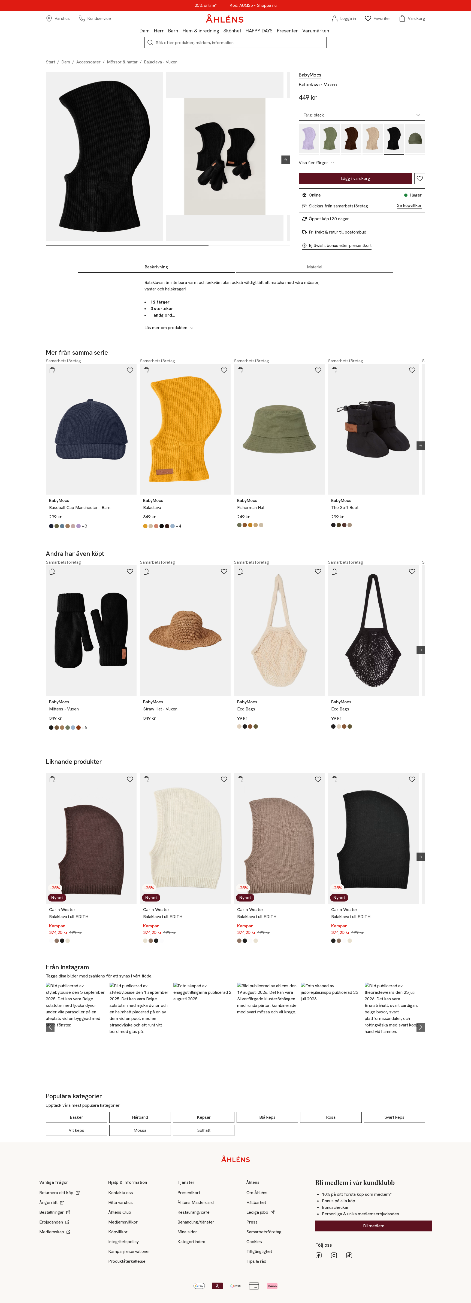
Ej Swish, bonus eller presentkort (340, 245)
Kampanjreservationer (129, 1251)
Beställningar (51, 1212)
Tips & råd (256, 1261)
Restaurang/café (193, 1212)
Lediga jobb (257, 1212)
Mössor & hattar (122, 62)
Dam (145, 30)
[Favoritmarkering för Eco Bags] (318, 571)
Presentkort (188, 1192)
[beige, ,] (373, 139)
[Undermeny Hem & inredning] (221, 30)
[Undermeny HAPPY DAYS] (275, 30)
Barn (173, 30)
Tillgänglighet (259, 1251)
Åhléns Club (119, 1212)
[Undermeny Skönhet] (243, 30)
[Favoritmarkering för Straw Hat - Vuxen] (224, 571)
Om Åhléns (256, 1192)
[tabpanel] (235, 302)
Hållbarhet (256, 1202)
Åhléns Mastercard (195, 1202)
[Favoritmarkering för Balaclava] (224, 370)
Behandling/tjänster (195, 1222)
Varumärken (315, 30)
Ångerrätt (48, 1202)
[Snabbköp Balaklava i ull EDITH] (52, 779)
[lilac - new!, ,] (309, 139)
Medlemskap (51, 1232)
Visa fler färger (313, 162)
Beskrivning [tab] (156, 267)
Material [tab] (314, 267)
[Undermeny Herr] (166, 30)
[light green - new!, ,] (415, 139)
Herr (159, 30)
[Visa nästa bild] (283, 159)
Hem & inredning (201, 30)
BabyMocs (310, 75)
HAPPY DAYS (259, 30)
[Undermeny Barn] (180, 30)
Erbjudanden (51, 1222)
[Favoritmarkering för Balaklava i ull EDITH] (130, 779)
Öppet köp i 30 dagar (329, 219)
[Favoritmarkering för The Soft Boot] (412, 370)
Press (252, 1222)
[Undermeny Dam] (152, 30)
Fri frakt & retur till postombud (337, 232)
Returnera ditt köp (56, 1192)
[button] (76, 1026)
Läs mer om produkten (165, 327)
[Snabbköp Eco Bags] (240, 571)
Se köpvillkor (409, 205)
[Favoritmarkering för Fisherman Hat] (318, 370)
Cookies (254, 1241)
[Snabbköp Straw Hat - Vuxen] (146, 571)
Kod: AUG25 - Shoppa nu (253, 5)
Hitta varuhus (120, 1202)
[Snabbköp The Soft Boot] (334, 370)
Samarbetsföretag (264, 1232)
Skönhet (232, 30)
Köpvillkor (118, 1232)
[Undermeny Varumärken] (331, 30)
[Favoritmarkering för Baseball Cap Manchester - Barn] (130, 370)
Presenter (287, 30)
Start (50, 62)
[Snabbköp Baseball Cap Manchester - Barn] (52, 370)
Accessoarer (88, 62)
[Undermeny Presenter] (300, 30)
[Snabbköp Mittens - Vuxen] (52, 571)
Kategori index (191, 1241)
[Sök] (150, 42)
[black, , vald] (394, 139)
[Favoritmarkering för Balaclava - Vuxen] (419, 178)
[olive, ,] (330, 139)
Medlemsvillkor (123, 1222)
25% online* (205, 5)
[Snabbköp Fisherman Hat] (240, 370)
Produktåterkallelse (127, 1261)
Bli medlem (373, 1226)
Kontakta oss (120, 1192)
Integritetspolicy (123, 1241)
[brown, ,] (351, 139)
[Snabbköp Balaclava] (146, 370)
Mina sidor (187, 1232)
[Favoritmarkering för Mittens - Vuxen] (130, 571)
